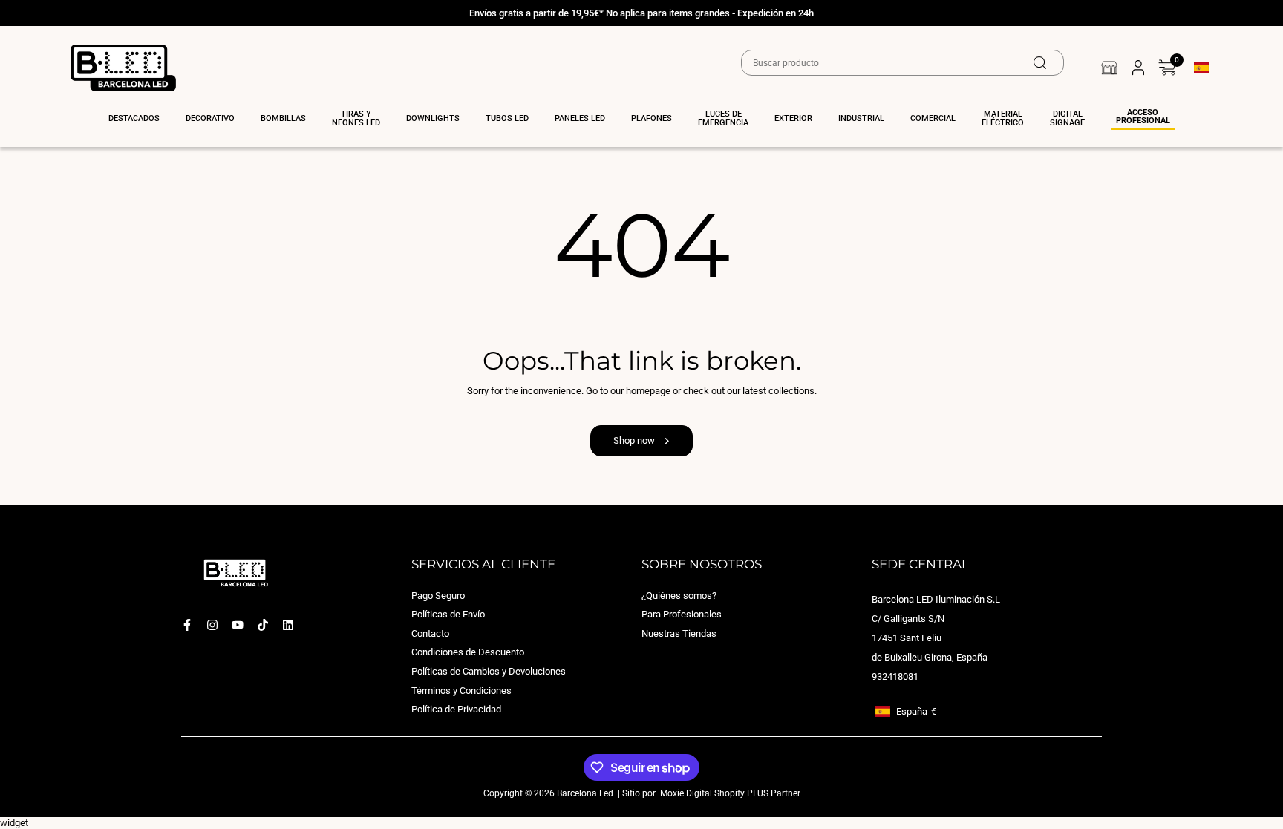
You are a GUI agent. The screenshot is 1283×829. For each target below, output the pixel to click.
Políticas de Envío (448, 614)
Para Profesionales (682, 614)
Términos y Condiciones (461, 690)
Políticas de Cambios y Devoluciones (488, 671)
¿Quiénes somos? (679, 595)
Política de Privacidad (456, 709)
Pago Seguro (438, 595)
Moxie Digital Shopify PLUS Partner (729, 793)
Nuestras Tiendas (679, 633)
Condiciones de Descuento (467, 652)
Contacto (430, 633)
